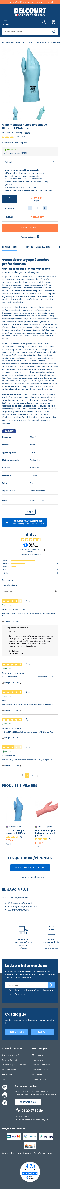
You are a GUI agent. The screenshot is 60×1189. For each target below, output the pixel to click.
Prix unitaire (9, 199)
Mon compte (37, 1055)
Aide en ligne (37, 1060)
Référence (6, 437)
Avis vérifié (9, 605)
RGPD (4, 1079)
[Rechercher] (54, 31)
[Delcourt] (30, 12)
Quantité (9, 208)
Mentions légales (9, 1069)
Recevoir (42, 1032)
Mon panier (37, 1074)
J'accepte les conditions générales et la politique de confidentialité (31, 992)
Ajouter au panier (30, 227)
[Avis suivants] (37, 775)
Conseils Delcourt (9, 1060)
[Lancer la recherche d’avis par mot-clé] (56, 591)
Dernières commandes (41, 1064)
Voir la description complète (14, 142)
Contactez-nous (28, 1102)
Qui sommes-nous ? (10, 1055)
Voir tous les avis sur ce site (31, 555)
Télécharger (17, 1032)
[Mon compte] (43, 23)
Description (9, 247)
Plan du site (7, 1074)
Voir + (30, 512)
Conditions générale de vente (14, 1064)
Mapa (27, 132)
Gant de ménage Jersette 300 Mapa (16, 832)
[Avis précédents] (22, 775)
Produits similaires (38, 247)
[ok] (51, 985)
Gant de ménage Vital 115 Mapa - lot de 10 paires (47, 833)
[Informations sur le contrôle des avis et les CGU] (44, 550)
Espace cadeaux (39, 1079)
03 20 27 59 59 (32, 1110)
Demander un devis (40, 1069)
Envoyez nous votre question (30, 867)
